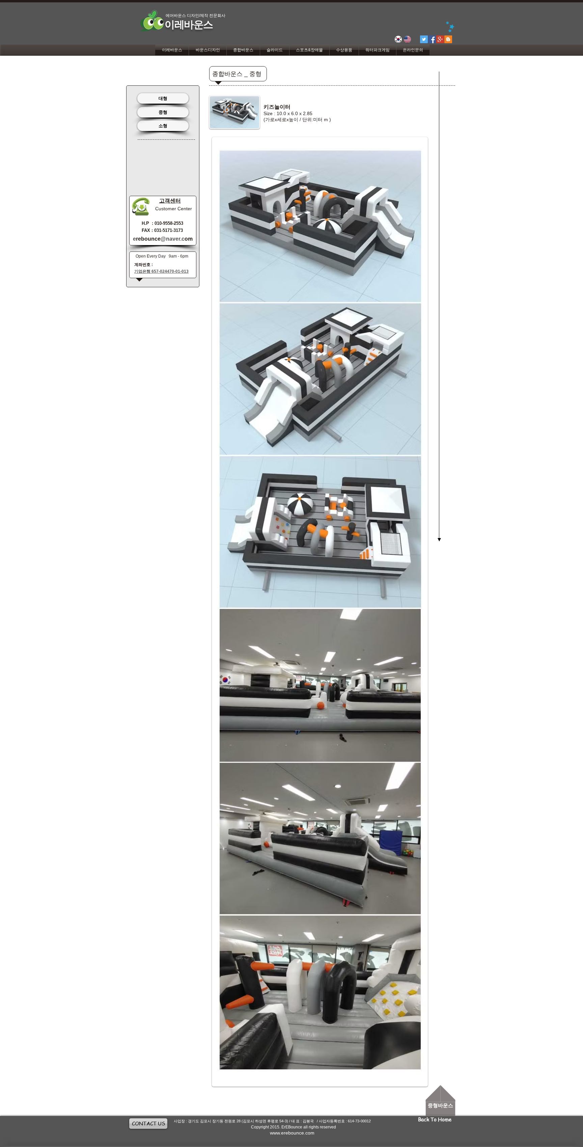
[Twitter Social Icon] (424, 39)
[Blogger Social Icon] (448, 39)
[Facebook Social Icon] (432, 39)
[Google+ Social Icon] (440, 39)
